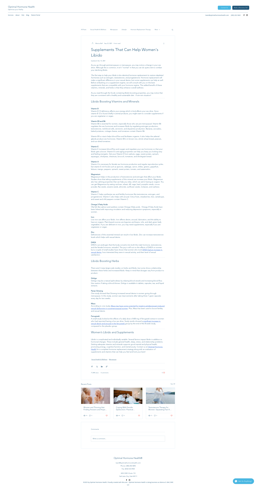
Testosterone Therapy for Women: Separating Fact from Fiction (160, 408)
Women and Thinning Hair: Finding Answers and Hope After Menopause (94, 408)
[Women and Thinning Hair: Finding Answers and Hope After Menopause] (95, 396)
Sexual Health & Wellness (98, 29)
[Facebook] (244, 15)
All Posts (83, 29)
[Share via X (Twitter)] (97, 366)
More (156, 29)
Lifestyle (124, 29)
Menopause (114, 29)
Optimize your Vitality (15, 9)
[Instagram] (247, 15)
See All (173, 384)
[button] (10, 15)
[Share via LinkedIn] (102, 366)
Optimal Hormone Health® (128, 458)
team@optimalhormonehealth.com (217, 15)
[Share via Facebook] (92, 366)
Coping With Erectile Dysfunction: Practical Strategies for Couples (125, 408)
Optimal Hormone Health (21, 6)
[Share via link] (107, 366)
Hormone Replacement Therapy (141, 29)
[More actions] (164, 43)
